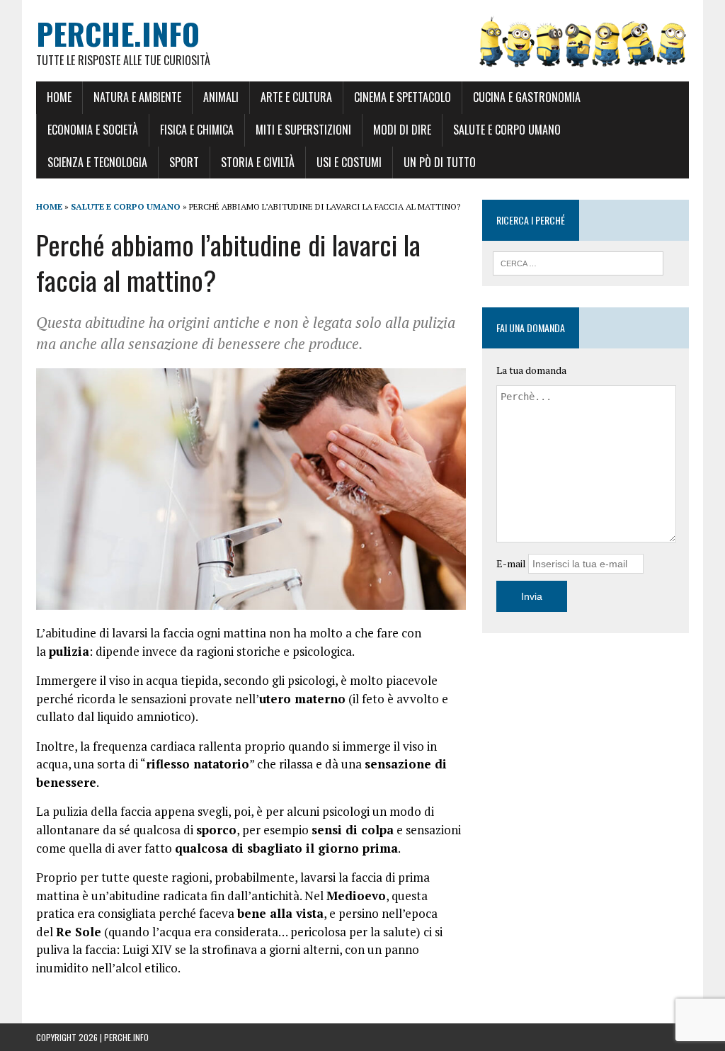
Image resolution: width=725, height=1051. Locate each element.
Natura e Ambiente (137, 97)
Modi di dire (402, 129)
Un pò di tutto (440, 162)
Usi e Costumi (349, 162)
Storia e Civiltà (258, 162)
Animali (221, 97)
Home (59, 97)
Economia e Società (92, 129)
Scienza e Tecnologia (97, 162)
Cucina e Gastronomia (527, 97)
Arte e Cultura (296, 97)
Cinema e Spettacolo (402, 97)
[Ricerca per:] (578, 262)
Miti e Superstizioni (303, 129)
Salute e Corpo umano (507, 129)
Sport (184, 162)
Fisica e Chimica (197, 129)
